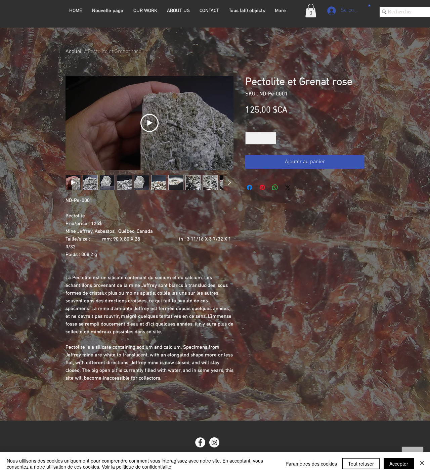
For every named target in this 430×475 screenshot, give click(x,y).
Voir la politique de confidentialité (136, 466)
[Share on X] (288, 187)
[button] (310, 10)
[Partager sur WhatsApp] (275, 187)
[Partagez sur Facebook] (250, 187)
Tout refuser (361, 463)
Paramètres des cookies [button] (311, 463)
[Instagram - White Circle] (214, 442)
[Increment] (271, 138)
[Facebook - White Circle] (200, 442)
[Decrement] (250, 138)
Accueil (74, 51)
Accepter (398, 463)
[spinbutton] (261, 138)
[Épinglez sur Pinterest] (262, 187)
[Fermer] (422, 464)
